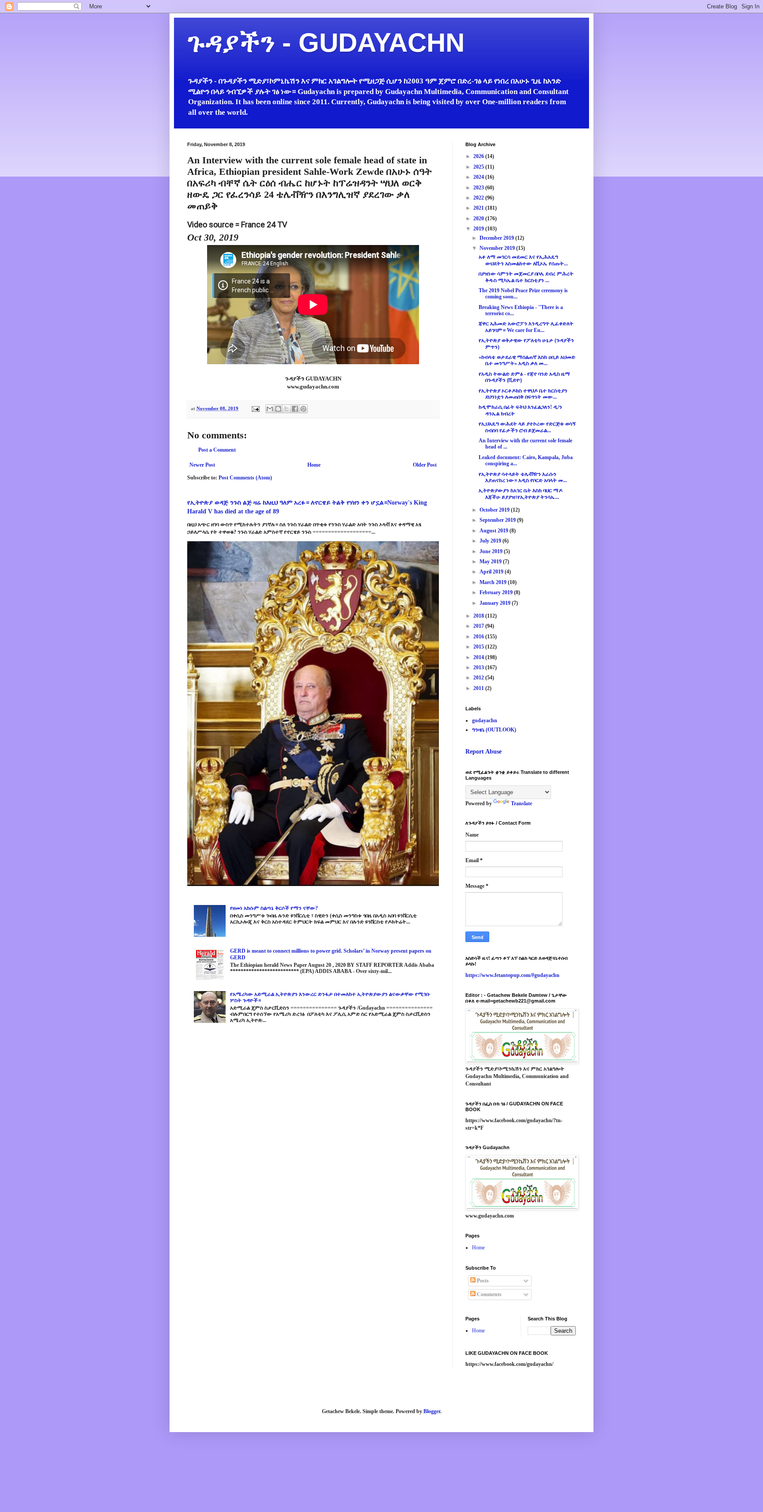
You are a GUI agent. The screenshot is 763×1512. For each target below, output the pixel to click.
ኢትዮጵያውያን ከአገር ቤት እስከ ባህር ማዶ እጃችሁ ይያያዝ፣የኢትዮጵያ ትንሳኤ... (521, 493)
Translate (521, 803)
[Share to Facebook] (295, 408)
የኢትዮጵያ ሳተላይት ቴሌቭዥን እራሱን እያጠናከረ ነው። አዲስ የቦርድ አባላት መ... (523, 477)
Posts (482, 1281)
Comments (489, 1294)
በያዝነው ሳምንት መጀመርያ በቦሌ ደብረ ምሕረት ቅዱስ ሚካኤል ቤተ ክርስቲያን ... (526, 277)
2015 (479, 647)
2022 (479, 198)
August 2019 (495, 531)
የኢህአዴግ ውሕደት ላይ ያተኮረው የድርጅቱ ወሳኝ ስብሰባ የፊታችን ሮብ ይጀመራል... (527, 427)
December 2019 (497, 238)
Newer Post (202, 465)
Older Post (425, 465)
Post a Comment (217, 450)
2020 (479, 218)
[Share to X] (286, 408)
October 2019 (495, 510)
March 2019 (494, 582)
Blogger (431, 1411)
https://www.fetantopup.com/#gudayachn (512, 975)
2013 (479, 667)
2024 (479, 177)
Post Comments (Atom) (245, 478)
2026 (479, 156)
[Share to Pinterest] (303, 408)
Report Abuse (483, 751)
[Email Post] (255, 408)
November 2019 (498, 248)
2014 (479, 657)
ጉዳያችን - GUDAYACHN (326, 42)
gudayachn (484, 720)
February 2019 (497, 592)
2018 (479, 616)
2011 (479, 688)
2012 (479, 678)
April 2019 (492, 572)
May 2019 (491, 561)
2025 (479, 167)
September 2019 (498, 520)
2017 (479, 626)
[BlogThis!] (278, 408)
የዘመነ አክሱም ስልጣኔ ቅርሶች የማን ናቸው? (274, 908)
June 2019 (492, 551)
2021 (479, 208)
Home (314, 465)
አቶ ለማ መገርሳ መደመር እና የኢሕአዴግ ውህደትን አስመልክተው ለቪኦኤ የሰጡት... (523, 260)
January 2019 (496, 603)
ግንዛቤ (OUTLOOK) (494, 730)
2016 (479, 636)
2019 (479, 229)
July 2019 (491, 541)
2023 (479, 188)
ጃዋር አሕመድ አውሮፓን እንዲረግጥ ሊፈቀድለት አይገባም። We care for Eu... (526, 326)
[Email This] (269, 408)
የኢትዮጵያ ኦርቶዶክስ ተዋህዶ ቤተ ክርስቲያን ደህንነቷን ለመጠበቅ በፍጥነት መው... (523, 394)
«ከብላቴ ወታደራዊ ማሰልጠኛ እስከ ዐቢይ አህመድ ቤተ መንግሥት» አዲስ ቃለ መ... (527, 360)
